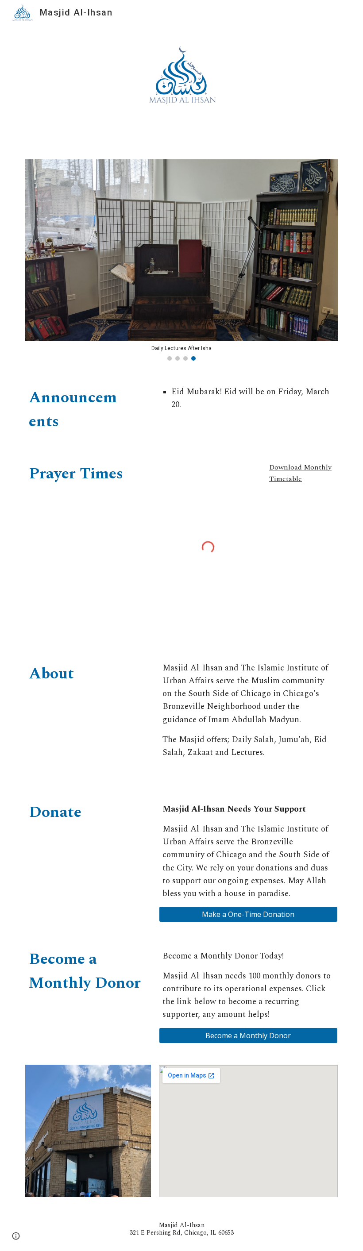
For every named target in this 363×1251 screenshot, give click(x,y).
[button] (16, 1236)
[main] (74, 409)
